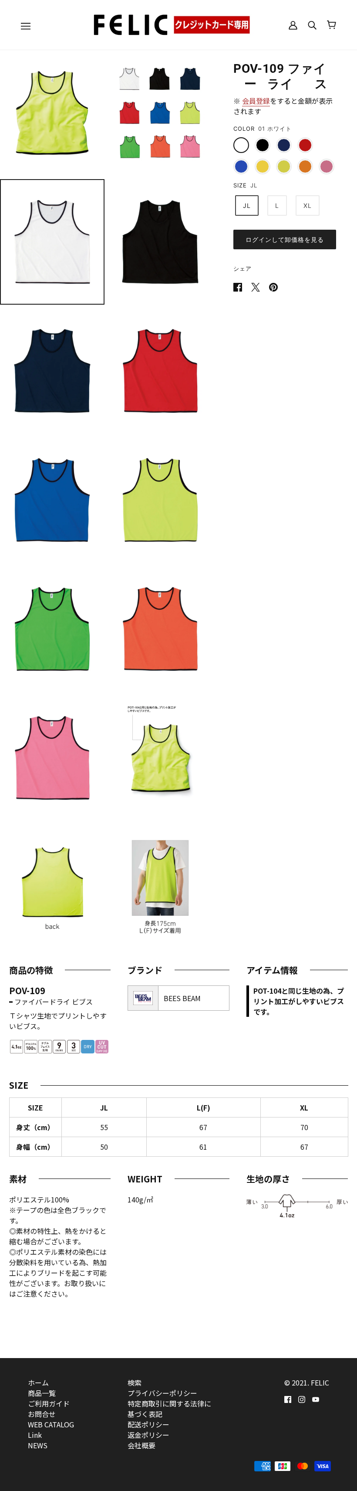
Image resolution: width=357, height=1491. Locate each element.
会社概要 (141, 1445)
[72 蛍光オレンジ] (305, 166)
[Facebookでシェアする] (238, 286)
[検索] (312, 24)
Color (244, 128)
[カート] (331, 25)
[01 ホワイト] (241, 145)
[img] (288, 1398)
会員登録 (256, 100)
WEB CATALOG (51, 1424)
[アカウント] (293, 24)
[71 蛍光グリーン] (283, 166)
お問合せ (42, 1414)
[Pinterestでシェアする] (273, 286)
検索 (134, 1382)
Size (240, 185)
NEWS (37, 1445)
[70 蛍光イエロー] (262, 166)
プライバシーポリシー (162, 1393)
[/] (178, 23)
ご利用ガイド (49, 1403)
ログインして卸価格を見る (285, 239)
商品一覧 (42, 1393)
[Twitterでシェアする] (256, 286)
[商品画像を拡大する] (52, 113)
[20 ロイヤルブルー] (241, 166)
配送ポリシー (148, 1424)
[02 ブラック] (262, 145)
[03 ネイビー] (283, 145)
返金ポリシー (148, 1435)
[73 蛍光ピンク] (326, 166)
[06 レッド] (305, 145)
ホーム (38, 1382)
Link (35, 1435)
